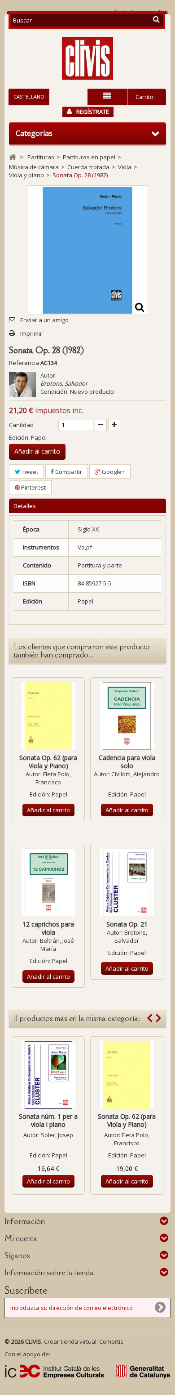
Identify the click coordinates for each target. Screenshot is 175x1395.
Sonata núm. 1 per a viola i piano (48, 1120)
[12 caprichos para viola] (48, 882)
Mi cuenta (20, 1238)
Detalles (24, 506)
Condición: (54, 391)
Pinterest (33, 487)
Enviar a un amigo (44, 320)
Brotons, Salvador (64, 383)
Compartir (68, 472)
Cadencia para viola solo (127, 761)
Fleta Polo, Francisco (53, 778)
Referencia (24, 363)
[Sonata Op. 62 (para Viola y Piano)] (48, 716)
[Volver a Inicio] (12, 157)
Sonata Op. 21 (127, 924)
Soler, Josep (57, 1135)
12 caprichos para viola (48, 928)
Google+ (113, 472)
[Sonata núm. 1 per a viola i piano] (48, 1075)
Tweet (29, 472)
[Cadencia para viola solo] (127, 716)
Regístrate (92, 112)
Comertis (111, 1341)
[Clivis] (87, 58)
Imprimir (31, 333)
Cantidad (21, 425)
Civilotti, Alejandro (135, 774)
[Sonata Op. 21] (127, 882)
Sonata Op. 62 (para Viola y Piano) (48, 761)
